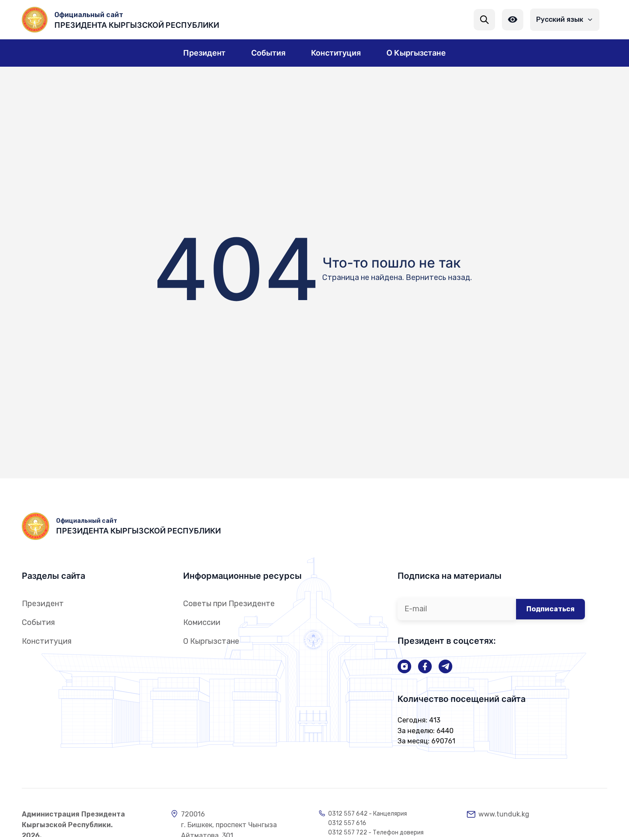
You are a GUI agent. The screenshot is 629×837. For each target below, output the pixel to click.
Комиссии (201, 622)
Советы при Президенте (229, 603)
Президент (43, 603)
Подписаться (550, 609)
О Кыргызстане (211, 641)
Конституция (46, 641)
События (38, 622)
